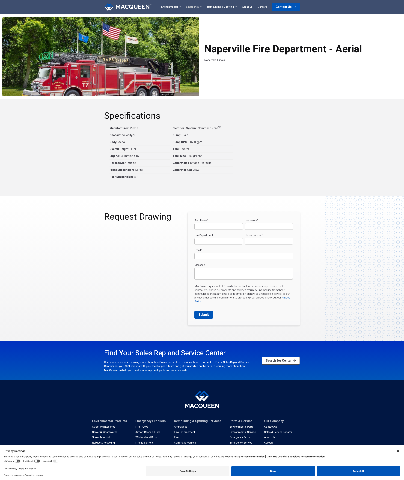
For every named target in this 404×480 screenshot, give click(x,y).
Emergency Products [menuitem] (150, 421)
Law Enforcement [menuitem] (184, 432)
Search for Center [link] (279, 360)
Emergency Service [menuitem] (241, 443)
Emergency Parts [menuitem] (240, 437)
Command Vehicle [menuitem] (185, 443)
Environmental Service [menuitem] (243, 432)
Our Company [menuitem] (274, 421)
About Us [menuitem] (269, 437)
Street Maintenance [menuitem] (103, 427)
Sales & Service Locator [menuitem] (278, 432)
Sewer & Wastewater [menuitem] (104, 432)
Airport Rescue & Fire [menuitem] (147, 432)
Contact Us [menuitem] (270, 427)
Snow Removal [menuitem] (101, 437)
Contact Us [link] (284, 7)
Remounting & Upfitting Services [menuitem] (197, 421)
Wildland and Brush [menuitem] (146, 437)
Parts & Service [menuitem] (241, 421)
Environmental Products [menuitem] (109, 421)
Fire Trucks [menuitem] (141, 427)
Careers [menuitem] (268, 443)
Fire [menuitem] (176, 437)
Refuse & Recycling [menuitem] (103, 443)
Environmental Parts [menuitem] (241, 427)
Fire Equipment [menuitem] (144, 443)
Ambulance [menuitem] (180, 427)
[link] (128, 7)
